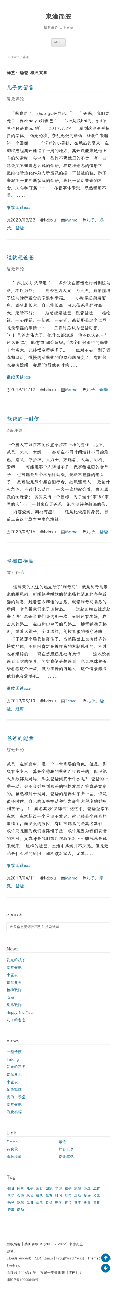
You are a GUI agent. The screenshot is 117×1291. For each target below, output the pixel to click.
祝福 (68, 1202)
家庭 (77, 1188)
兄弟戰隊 (14, 1005)
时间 (58, 1195)
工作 (96, 1188)
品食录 (12, 1149)
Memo (71, 220)
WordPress (74, 1258)
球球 (20, 1202)
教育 (49, 1195)
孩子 (68, 1188)
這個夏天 (14, 982)
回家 (49, 1188)
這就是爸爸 (20, 257)
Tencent (23, 1258)
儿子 (90, 220)
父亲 (96, 1195)
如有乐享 (66, 1149)
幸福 (10, 1195)
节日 (96, 1202)
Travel (71, 700)
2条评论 (14, 430)
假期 (20, 1188)
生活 (39, 1202)
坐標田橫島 (20, 561)
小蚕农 (12, 975)
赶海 (19, 709)
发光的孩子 (16, 960)
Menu (58, 42)
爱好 (87, 1195)
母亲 (68, 1195)
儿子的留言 (20, 87)
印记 (62, 1142)
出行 (39, 1188)
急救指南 (14, 1157)
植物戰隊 (14, 990)
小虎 (87, 1188)
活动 (77, 1195)
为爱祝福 (14, 1112)
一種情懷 (14, 1052)
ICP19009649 (22, 1279)
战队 (39, 1195)
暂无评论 (15, 99)
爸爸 (19, 227)
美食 (87, 1202)
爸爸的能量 (20, 738)
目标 (49, 1202)
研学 (58, 1202)
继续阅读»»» (18, 207)
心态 (20, 1195)
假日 (10, 1188)
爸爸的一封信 (23, 419)
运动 (20, 1210)
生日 (29, 1202)
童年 (77, 1202)
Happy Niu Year (20, 1012)
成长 (29, 1195)
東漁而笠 (58, 16)
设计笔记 (66, 1157)
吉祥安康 (14, 967)
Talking (13, 1059)
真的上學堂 (16, 1097)
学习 (58, 1188)
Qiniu (48, 1258)
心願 (10, 997)
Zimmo (12, 1142)
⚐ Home (13, 57)
